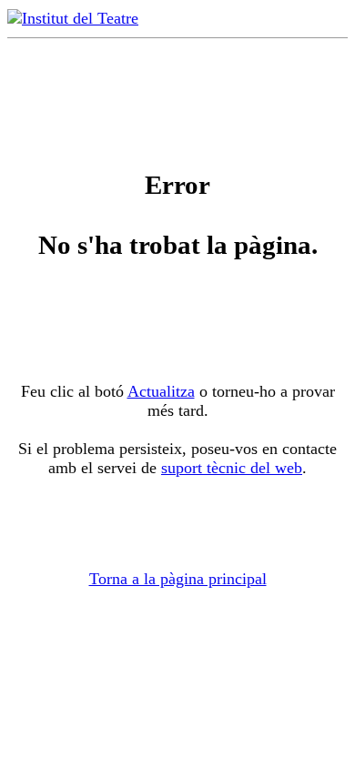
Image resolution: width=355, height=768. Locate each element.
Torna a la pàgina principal (178, 579)
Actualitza (161, 391)
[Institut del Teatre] (72, 18)
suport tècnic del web (231, 468)
